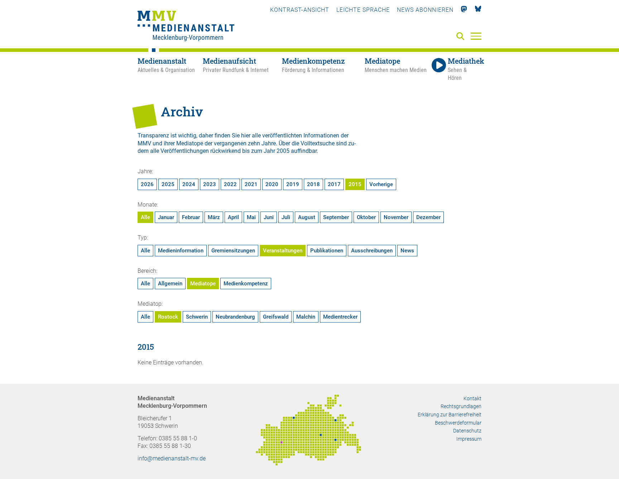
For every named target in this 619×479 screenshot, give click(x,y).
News (407, 250)
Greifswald (275, 317)
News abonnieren (425, 9)
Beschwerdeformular (458, 423)
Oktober (366, 217)
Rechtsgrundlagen (461, 406)
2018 (313, 184)
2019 (292, 184)
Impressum (468, 439)
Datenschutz (467, 431)
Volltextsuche (318, 143)
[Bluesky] (478, 9)
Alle (145, 217)
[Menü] (476, 35)
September (336, 217)
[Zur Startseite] (186, 27)
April (233, 217)
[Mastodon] (464, 9)
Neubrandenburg (235, 317)
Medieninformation (180, 250)
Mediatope (203, 283)
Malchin (305, 317)
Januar (166, 217)
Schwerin (197, 317)
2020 (271, 184)
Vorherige (381, 184)
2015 (355, 184)
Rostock (168, 317)
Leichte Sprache (363, 9)
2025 (168, 184)
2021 (251, 184)
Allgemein (170, 283)
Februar (191, 217)
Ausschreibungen (372, 250)
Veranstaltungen (282, 250)
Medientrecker (340, 317)
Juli (286, 217)
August (306, 217)
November (396, 217)
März (214, 217)
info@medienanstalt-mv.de (172, 458)
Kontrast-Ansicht (299, 9)
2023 (209, 184)
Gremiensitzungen (233, 250)
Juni (269, 217)
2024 (188, 184)
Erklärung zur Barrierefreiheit (449, 414)
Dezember (428, 217)
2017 (334, 184)
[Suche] (461, 36)
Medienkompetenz (246, 283)
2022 (230, 184)
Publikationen (326, 250)
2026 (147, 184)
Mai (251, 217)
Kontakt (472, 398)
